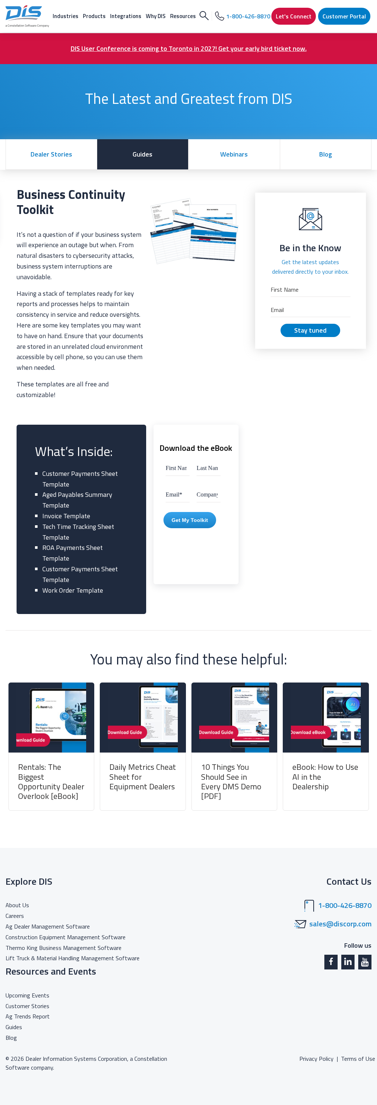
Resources (183, 16)
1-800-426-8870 (344, 905)
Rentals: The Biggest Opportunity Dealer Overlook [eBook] (51, 781)
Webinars (234, 154)
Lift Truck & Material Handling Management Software (73, 958)
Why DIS (156, 16)
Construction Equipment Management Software (66, 937)
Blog (325, 154)
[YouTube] (365, 962)
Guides (142, 154)
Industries (65, 16)
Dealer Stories (51, 154)
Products (94, 16)
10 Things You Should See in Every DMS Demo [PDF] (231, 781)
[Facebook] (331, 962)
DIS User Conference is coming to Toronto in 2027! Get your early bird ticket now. (189, 48)
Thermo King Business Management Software (63, 947)
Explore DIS (29, 881)
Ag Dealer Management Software (48, 926)
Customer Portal (344, 16)
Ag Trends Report (28, 1016)
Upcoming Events (27, 995)
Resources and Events (51, 971)
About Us (17, 905)
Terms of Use (358, 1058)
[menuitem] (65, 16)
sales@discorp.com (340, 923)
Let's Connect (293, 16)
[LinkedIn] (348, 962)
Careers (15, 915)
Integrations (125, 16)
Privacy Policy (316, 1058)
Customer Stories (27, 1005)
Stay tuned (310, 330)
